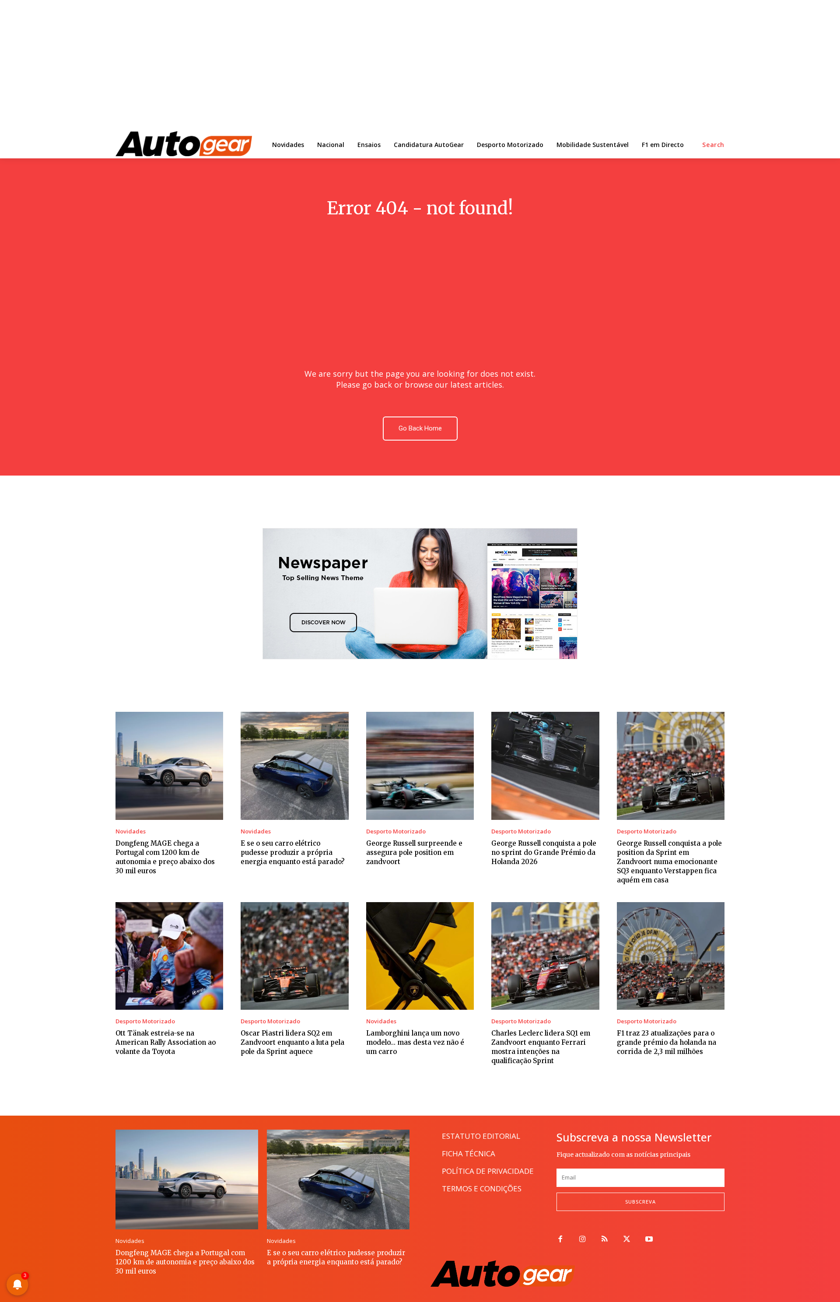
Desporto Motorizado (396, 831)
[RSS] (605, 1240)
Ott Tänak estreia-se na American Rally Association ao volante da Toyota (166, 1042)
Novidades (131, 831)
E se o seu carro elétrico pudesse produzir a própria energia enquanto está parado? (293, 852)
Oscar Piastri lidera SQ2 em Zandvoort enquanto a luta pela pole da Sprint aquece (292, 1042)
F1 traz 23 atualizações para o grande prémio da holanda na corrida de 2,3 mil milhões (666, 1042)
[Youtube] (649, 1240)
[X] (627, 1240)
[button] (713, 145)
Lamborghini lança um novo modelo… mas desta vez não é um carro (415, 1042)
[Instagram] (583, 1240)
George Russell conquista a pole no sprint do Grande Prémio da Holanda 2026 (543, 852)
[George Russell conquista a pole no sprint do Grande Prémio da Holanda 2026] (545, 765)
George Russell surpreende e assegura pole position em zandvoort (414, 852)
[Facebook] (560, 1240)
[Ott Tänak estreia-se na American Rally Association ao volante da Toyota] (169, 956)
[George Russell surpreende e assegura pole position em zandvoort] (420, 765)
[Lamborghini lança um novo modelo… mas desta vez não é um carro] (420, 956)
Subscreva (640, 1201)
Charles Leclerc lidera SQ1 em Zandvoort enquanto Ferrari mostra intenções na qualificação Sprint (540, 1047)
